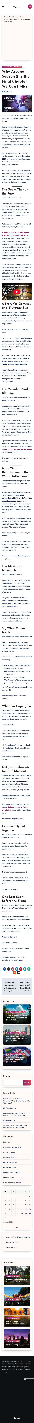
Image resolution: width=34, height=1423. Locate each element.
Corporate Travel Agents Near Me (18, 1237)
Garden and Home (9, 1157)
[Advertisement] (17, 40)
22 (26, 1209)
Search (6, 1076)
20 (18, 1209)
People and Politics (10, 1162)
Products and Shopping (11, 1173)
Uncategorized (8, 1178)
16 (30, 1205)
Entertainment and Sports (12, 66)
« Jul (16, 1228)
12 (13, 1205)
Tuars (16, 7)
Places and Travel (9, 1167)
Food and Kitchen (9, 1152)
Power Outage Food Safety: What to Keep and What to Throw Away (16, 1114)
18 (9, 1209)
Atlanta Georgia (9, 1120)
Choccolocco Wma (12, 1242)
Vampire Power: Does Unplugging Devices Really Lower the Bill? (15, 1126)
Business (6, 1142)
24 (5, 1213)
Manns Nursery (11, 1247)
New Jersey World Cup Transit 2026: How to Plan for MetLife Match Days (16, 1039)
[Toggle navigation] (3, 6)
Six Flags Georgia (9, 1108)
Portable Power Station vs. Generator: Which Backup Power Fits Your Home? (16, 1101)
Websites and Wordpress (12, 1183)
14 (21, 1205)
